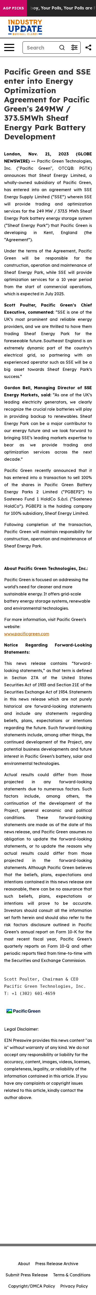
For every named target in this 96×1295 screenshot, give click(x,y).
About (24, 1263)
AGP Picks (13, 8)
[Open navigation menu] (9, 47)
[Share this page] (88, 47)
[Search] (62, 47)
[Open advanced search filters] (74, 47)
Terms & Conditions (71, 1274)
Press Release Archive (56, 1263)
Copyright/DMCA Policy (31, 1286)
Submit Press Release (27, 1274)
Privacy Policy (74, 1286)
